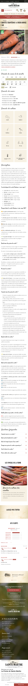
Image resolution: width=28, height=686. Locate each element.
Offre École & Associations (8, 654)
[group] (14, 575)
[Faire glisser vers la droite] (16, 53)
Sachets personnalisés (7, 656)
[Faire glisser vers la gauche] (12, 53)
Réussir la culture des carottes (11, 489)
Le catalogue (6, 1)
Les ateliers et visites (6, 625)
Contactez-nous (14, 590)
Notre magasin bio (6, 627)
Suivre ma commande (7, 636)
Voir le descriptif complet (8, 67)
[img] (4, 546)
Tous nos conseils (6, 643)
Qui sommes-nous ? (6, 621)
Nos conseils (21, 13)
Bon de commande (6, 641)
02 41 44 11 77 (14, 593)
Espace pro (17, 1)
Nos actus (13, 13)
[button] (6, 10)
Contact (2, 1)
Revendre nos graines (7, 652)
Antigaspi (6, 13)
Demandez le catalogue (7, 639)
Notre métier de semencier (8, 623)
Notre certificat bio (6, 650)
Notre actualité (5, 628)
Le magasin (12, 1)
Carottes (5, 20)
